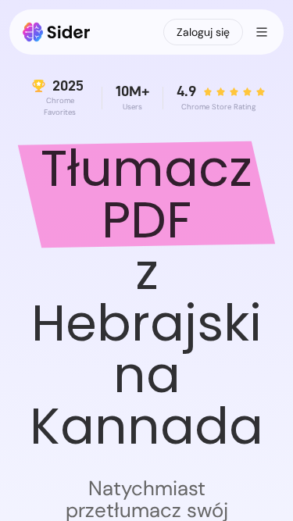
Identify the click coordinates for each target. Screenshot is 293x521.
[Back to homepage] (56, 32)
